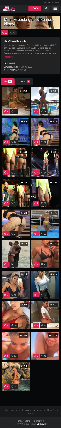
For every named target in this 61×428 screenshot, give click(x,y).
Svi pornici (23, 82)
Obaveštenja (52, 410)
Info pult (31, 413)
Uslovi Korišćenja (23, 410)
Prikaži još (8, 57)
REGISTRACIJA (48, 2)
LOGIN (57, 2)
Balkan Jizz (41, 424)
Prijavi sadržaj (39, 410)
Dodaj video (8, 410)
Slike (7, 82)
